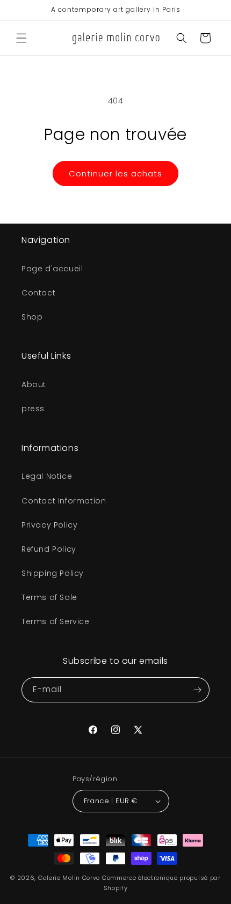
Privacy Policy (49, 525)
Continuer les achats (115, 173)
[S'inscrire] (197, 689)
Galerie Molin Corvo (69, 877)
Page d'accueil (52, 268)
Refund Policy (48, 549)
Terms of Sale (49, 597)
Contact (38, 292)
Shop (31, 317)
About (33, 384)
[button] (21, 38)
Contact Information (63, 500)
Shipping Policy (52, 573)
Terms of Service (55, 621)
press (33, 408)
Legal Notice (46, 476)
